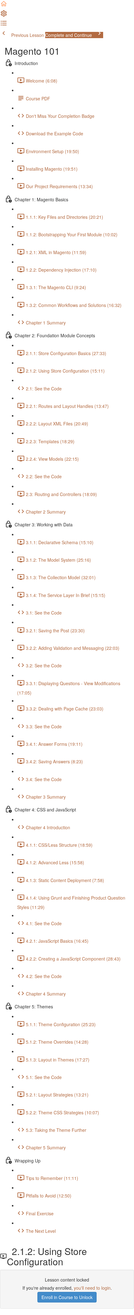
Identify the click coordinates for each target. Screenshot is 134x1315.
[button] (3, 6)
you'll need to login (92, 1288)
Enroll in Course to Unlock (67, 1297)
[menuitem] (3, 15)
